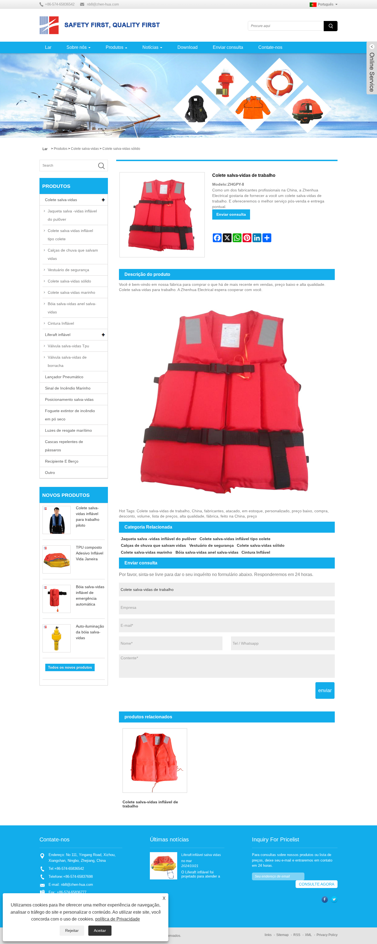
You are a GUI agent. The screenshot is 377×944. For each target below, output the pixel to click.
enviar (325, 690)
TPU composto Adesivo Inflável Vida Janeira (89, 553)
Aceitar (100, 930)
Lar (48, 47)
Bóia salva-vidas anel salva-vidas (72, 308)
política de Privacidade (117, 919)
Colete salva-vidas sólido (121, 149)
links (268, 935)
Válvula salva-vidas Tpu (68, 346)
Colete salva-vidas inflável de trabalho (150, 804)
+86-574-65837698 (78, 876)
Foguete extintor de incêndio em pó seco (70, 415)
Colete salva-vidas (85, 149)
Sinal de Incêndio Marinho (68, 388)
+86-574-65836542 (69, 868)
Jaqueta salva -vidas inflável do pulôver (72, 215)
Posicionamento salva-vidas (69, 399)
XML (308, 935)
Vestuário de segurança (68, 270)
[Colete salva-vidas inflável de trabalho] (155, 761)
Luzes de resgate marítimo (68, 430)
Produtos (114, 47)
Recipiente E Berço (61, 461)
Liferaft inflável (57, 334)
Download (187, 47)
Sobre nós (77, 47)
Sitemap (282, 935)
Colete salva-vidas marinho (71, 292)
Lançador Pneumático (64, 377)
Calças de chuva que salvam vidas (73, 254)
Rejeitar (72, 930)
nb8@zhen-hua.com (103, 4)
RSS (296, 935)
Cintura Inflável (61, 323)
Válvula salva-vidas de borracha (67, 361)
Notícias (150, 47)
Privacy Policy (327, 935)
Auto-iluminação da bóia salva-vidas (90, 632)
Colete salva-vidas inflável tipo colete (70, 234)
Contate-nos (270, 47)
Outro (50, 472)
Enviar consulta (228, 47)
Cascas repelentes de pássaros (64, 445)
